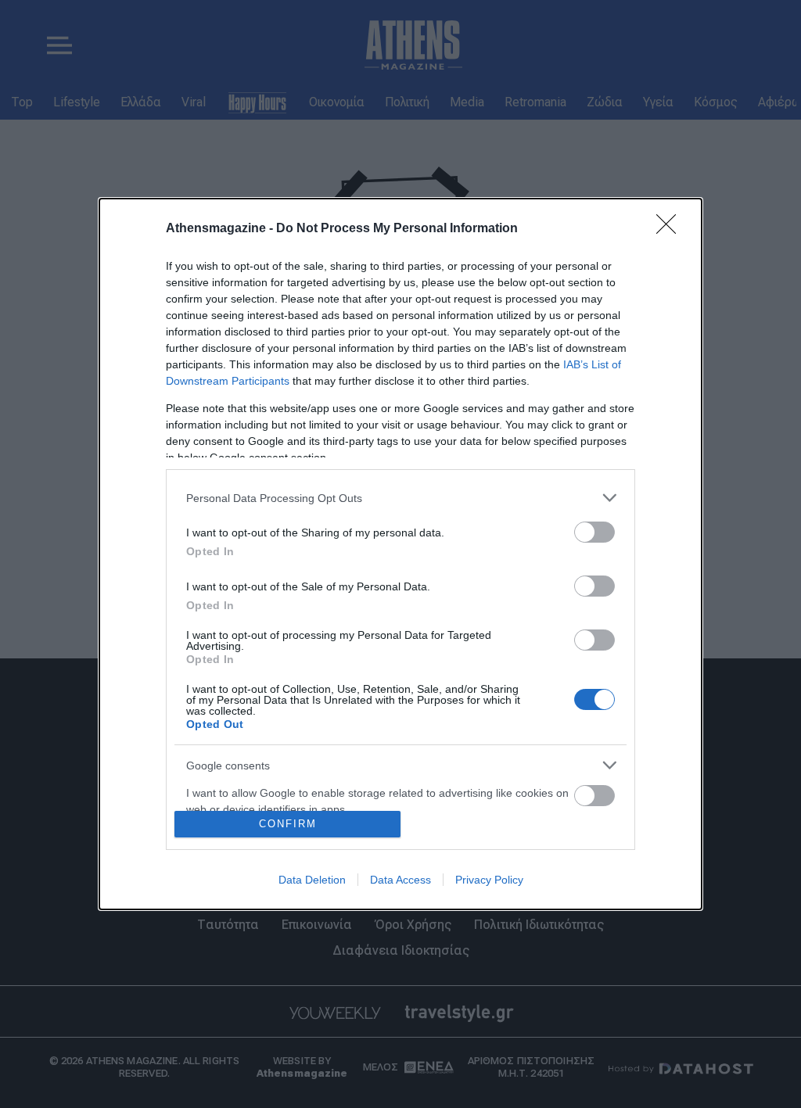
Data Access (400, 879)
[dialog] (400, 554)
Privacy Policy (489, 879)
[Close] (671, 229)
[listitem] (400, 497)
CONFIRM (288, 824)
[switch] (594, 532)
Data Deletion (312, 879)
